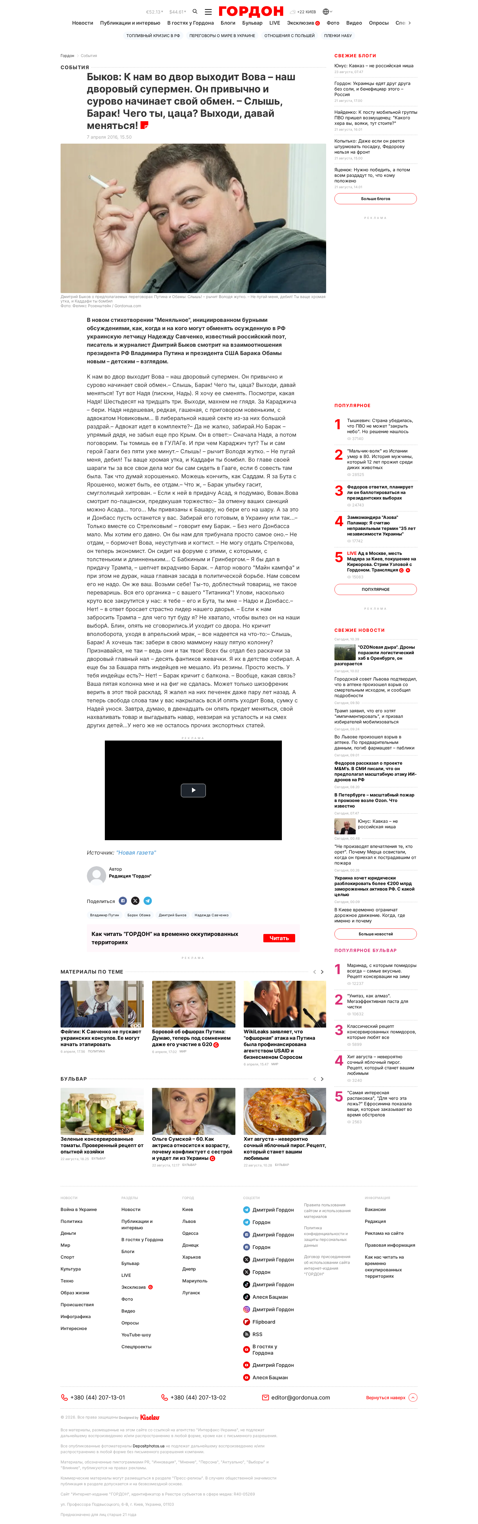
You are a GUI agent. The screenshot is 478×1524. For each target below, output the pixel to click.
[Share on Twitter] (135, 901)
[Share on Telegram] (148, 901)
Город (188, 1198)
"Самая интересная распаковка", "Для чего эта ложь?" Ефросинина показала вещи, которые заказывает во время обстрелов (379, 1103)
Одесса (190, 1233)
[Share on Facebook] (123, 901)
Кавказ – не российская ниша (374, 65)
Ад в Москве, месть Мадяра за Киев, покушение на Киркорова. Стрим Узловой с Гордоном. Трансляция (381, 561)
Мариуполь (194, 1281)
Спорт (67, 1257)
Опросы (379, 23)
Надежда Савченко (212, 915)
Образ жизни (75, 1292)
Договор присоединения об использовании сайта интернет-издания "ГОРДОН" (327, 1265)
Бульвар (252, 23)
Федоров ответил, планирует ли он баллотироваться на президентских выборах (380, 492)
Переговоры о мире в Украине (222, 35)
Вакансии (375, 1209)
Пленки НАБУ (338, 35)
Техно (67, 1281)
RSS (258, 1334)
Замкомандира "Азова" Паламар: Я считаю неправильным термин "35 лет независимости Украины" (381, 525)
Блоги (228, 23)
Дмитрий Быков (172, 915)
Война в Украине (79, 1209)
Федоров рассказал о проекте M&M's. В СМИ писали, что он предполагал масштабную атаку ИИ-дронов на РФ (375, 771)
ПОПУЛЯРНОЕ (352, 405)
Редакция (375, 1221)
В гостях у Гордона (190, 23)
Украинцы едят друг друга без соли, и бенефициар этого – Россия (372, 89)
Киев (187, 1209)
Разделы (129, 1198)
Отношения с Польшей (289, 35)
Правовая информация (390, 1245)
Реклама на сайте (384, 1233)
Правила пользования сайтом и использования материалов (327, 1210)
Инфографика (76, 1316)
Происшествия (77, 1304)
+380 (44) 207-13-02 (198, 1397)
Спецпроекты (136, 1346)
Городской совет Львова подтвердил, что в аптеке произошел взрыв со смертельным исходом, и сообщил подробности (375, 687)
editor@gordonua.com (300, 1397)
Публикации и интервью (130, 23)
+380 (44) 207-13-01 (97, 1397)
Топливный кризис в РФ (153, 35)
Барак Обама (139, 915)
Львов (189, 1221)
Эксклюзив (301, 23)
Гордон (67, 55)
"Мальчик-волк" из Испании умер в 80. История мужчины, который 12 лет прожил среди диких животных (380, 459)
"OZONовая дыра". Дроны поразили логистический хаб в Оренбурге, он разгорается (374, 655)
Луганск (191, 1292)
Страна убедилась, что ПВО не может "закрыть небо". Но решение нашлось (380, 426)
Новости (82, 23)
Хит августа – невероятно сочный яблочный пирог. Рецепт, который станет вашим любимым (380, 1065)
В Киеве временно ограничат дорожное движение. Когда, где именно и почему (369, 915)
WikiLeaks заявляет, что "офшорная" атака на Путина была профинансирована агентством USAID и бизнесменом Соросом (279, 1044)
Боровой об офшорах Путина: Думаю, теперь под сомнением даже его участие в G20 (191, 1038)
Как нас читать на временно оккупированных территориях (384, 1266)
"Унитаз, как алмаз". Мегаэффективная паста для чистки (377, 1001)
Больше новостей (376, 934)
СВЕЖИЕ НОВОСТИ (359, 630)
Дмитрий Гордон (273, 1210)
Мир (183, 1051)
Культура (71, 1269)
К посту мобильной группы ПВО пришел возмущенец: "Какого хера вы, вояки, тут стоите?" (375, 117)
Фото (333, 23)
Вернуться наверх (386, 1397)
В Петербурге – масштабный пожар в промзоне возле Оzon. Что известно (374, 800)
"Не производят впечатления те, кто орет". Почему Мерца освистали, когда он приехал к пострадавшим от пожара (375, 854)
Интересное (74, 1328)
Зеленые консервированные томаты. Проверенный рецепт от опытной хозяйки (102, 1145)
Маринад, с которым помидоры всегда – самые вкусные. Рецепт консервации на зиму (382, 970)
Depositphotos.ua (149, 1445)
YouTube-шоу (136, 1334)
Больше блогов (375, 198)
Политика (96, 1051)
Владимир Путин (104, 915)
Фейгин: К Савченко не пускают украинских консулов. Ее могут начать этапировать (101, 1038)
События (89, 55)
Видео (354, 23)
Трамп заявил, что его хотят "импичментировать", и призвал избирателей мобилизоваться (368, 716)
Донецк (190, 1245)
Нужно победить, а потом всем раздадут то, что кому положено (372, 175)
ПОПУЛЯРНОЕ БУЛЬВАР (365, 950)
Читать (279, 938)
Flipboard (264, 1322)
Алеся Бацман (270, 1297)
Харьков (191, 1257)
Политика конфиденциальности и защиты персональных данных (326, 1236)
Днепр (189, 1269)
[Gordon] (251, 12)
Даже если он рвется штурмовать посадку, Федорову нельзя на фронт (369, 146)
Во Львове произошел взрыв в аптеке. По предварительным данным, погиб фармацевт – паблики (375, 742)
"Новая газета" (136, 852)
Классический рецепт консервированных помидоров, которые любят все (381, 1031)
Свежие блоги (355, 55)
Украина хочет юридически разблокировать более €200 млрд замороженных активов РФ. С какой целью (374, 886)
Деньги (68, 1233)
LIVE (274, 23)
